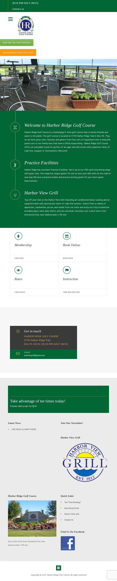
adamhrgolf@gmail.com (34, 355)
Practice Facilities (41, 162)
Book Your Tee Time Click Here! (16, 42)
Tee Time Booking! (72, 502)
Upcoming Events (71, 508)
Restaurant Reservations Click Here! (18, 52)
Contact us (18, 9)
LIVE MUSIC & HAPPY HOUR (24, 429)
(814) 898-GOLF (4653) (25, 3)
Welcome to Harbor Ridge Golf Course (59, 125)
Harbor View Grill (41, 192)
